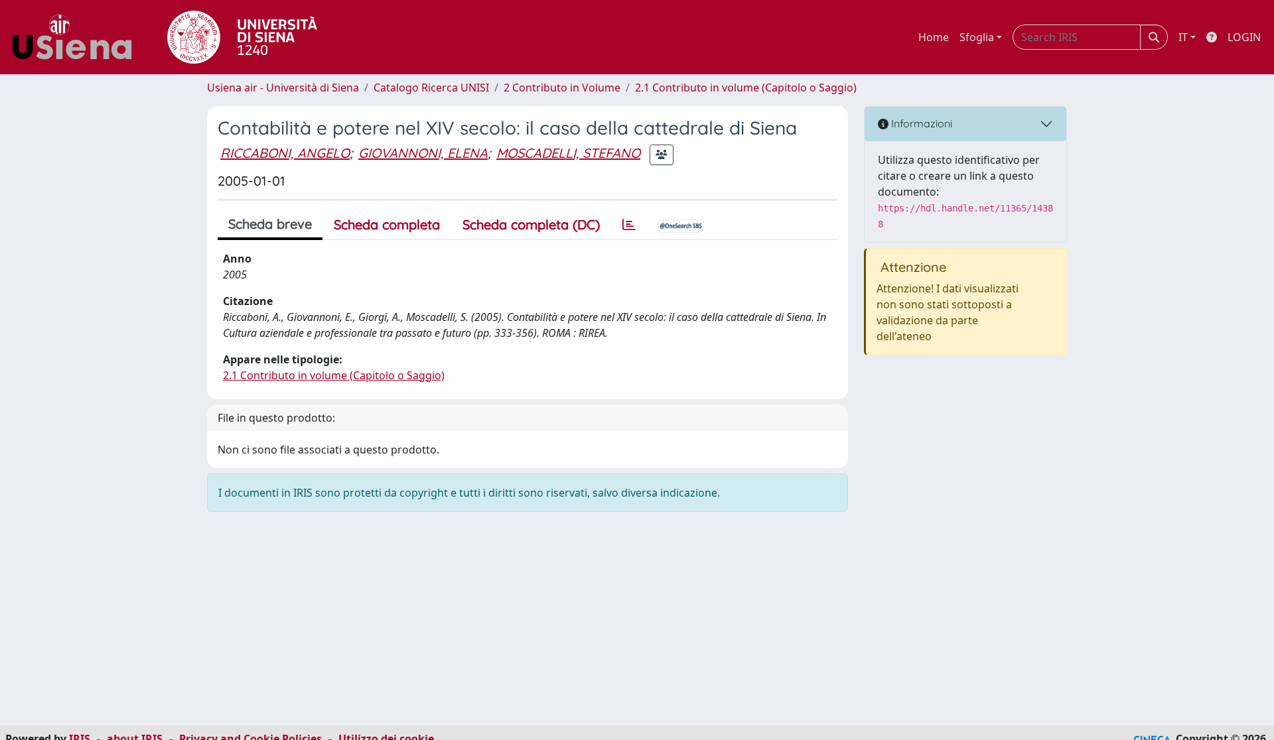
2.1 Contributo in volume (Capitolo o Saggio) (746, 87)
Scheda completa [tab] (387, 224)
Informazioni (920, 123)
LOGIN (1244, 37)
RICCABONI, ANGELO (285, 153)
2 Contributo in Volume (562, 87)
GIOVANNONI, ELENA (423, 153)
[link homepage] (77, 37)
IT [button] (1183, 37)
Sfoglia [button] (976, 37)
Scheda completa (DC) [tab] (531, 224)
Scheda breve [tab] (270, 224)
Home (933, 37)
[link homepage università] (242, 37)
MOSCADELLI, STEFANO (568, 153)
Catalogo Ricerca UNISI (431, 87)
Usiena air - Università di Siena (283, 87)
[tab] (629, 225)
